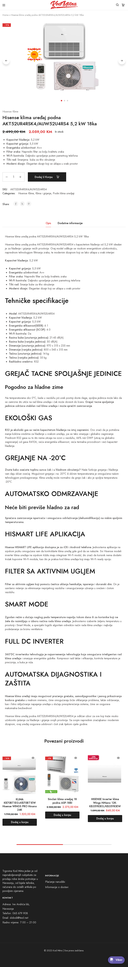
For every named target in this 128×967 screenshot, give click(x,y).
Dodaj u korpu (44, 177)
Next (122, 60)
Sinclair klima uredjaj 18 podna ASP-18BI (62, 801)
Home (5, 15)
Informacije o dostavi (56, 887)
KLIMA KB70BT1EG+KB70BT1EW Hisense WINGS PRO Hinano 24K (19, 804)
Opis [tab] (48, 223)
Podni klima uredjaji (63, 193)
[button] (19, 822)
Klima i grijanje (43, 193)
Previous (6, 60)
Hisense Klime (10, 111)
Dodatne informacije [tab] (70, 223)
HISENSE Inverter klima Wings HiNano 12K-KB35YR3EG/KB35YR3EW (105, 802)
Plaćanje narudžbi (55, 882)
